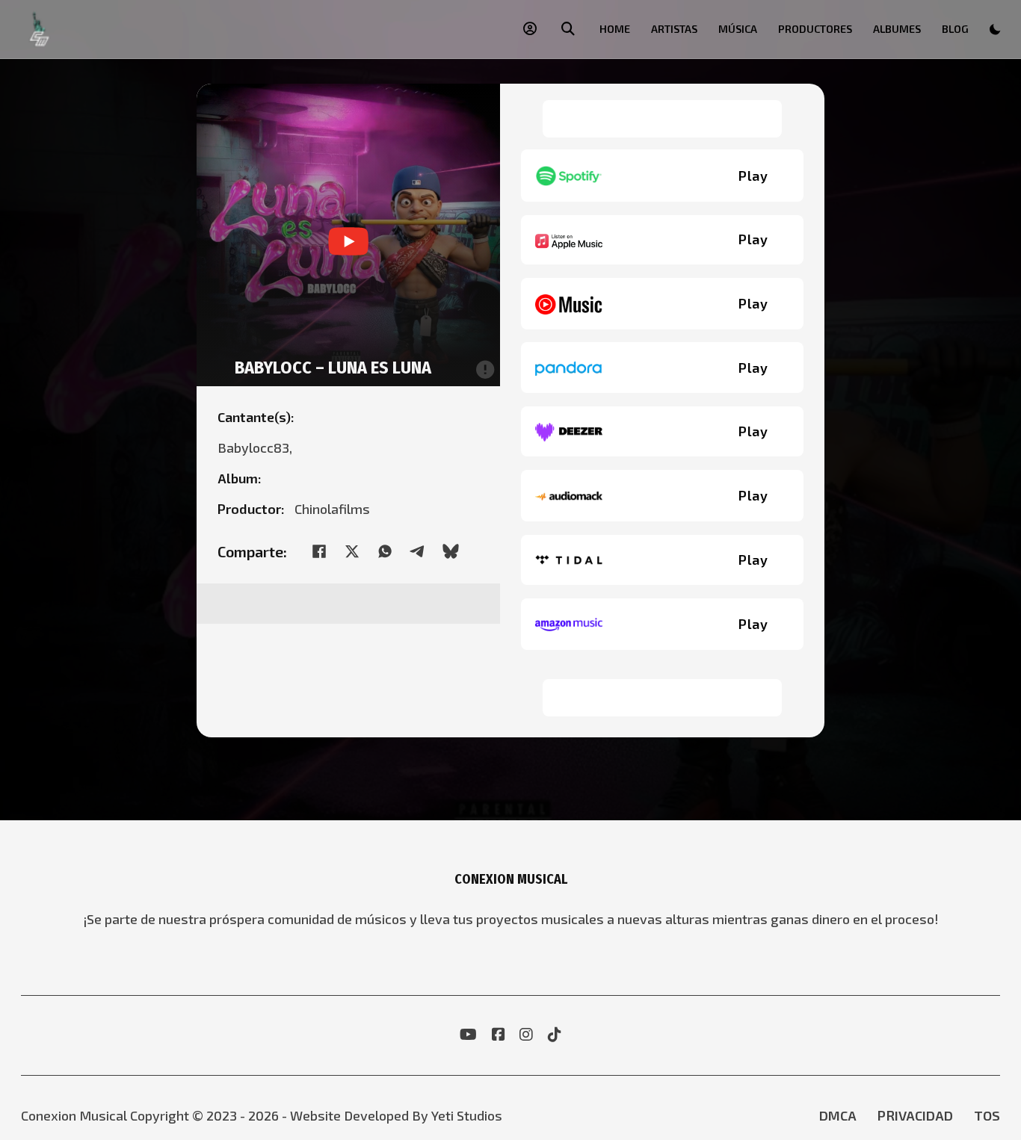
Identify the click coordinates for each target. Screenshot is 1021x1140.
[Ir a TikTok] (554, 1035)
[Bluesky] (450, 551)
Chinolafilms (332, 509)
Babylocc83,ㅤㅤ (258, 447)
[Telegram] (418, 551)
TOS (987, 1115)
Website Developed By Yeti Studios (396, 1115)
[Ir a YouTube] (468, 1035)
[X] (352, 551)
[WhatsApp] (385, 551)
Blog (955, 28)
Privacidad (915, 1115)
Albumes (897, 28)
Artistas (674, 28)
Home (614, 28)
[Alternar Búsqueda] (568, 29)
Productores (815, 28)
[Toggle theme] (995, 29)
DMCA (838, 1115)
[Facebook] (319, 551)
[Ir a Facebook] (498, 1035)
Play (753, 175)
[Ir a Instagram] (526, 1035)
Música (737, 28)
